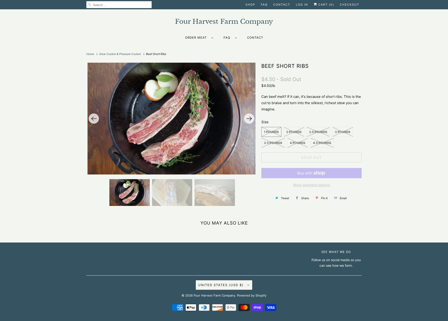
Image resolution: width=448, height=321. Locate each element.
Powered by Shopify (251, 295)
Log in (302, 4)
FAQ (264, 4)
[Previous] (94, 118)
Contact (281, 4)
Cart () (325, 4)
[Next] (249, 118)
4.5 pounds (322, 143)
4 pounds (297, 143)
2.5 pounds (318, 132)
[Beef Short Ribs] (172, 118)
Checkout (349, 4)
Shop (250, 4)
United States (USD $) (221, 285)
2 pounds (294, 132)
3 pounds (342, 132)
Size (265, 122)
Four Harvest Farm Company (214, 295)
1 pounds (271, 132)
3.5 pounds (273, 143)
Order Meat (197, 37)
